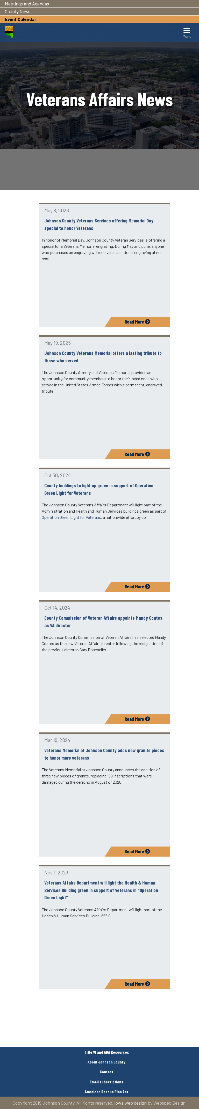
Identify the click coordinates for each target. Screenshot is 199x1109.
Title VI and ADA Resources (106, 1052)
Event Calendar (20, 19)
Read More (135, 322)
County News (17, 11)
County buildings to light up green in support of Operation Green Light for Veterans (98, 489)
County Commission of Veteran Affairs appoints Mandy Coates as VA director (103, 621)
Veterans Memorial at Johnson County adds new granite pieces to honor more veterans (104, 754)
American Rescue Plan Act (106, 1091)
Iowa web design (130, 1103)
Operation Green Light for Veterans (71, 517)
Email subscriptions (106, 1081)
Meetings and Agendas (27, 3)
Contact (106, 1071)
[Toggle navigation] (187, 32)
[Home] (9, 32)
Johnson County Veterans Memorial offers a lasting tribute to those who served (103, 356)
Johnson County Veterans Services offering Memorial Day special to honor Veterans (98, 224)
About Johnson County (106, 1061)
